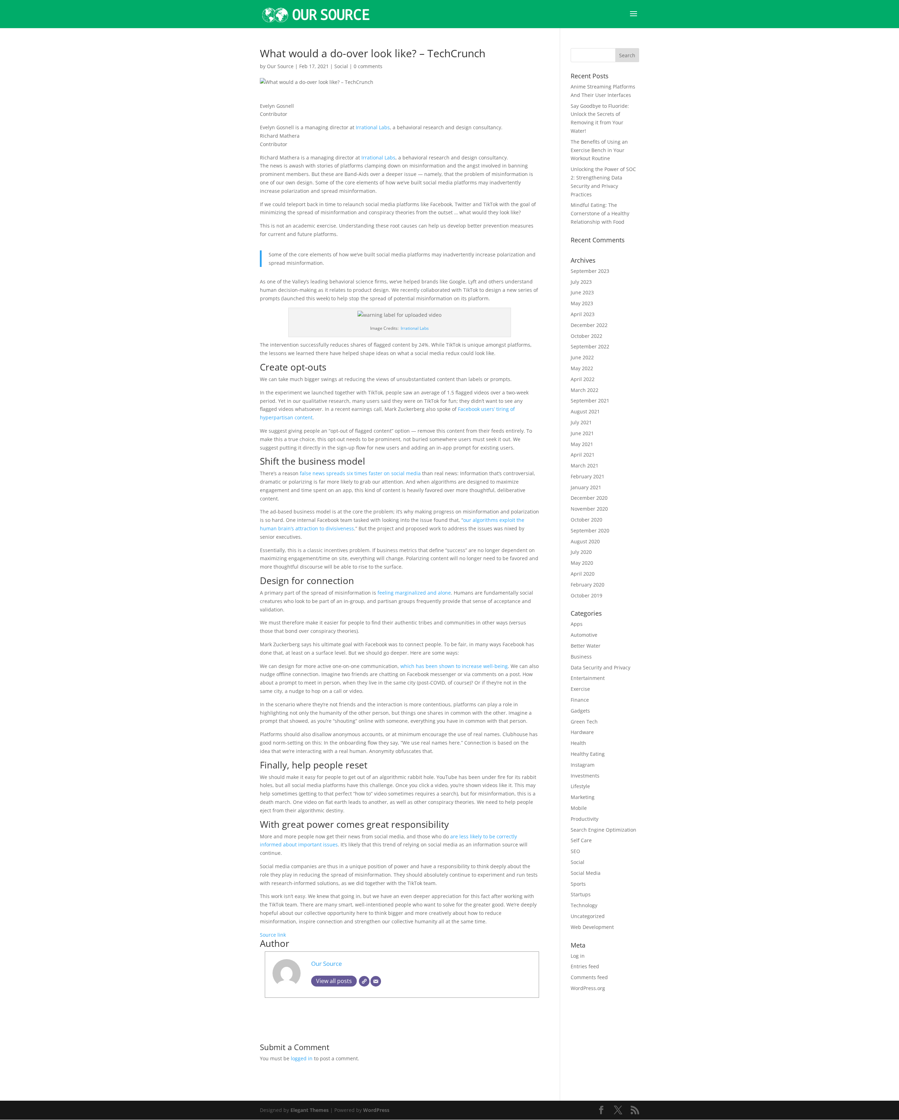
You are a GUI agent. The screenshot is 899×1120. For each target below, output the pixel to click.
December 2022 (589, 325)
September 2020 (590, 530)
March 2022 (584, 390)
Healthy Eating (588, 754)
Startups (581, 894)
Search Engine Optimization (603, 829)
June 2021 (582, 433)
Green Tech (584, 721)
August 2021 (585, 411)
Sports (578, 883)
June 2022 (582, 357)
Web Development (592, 927)
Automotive (584, 634)
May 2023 (582, 303)
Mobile (579, 808)
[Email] (375, 981)
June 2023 (582, 292)
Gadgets (580, 710)
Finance (580, 699)
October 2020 (586, 519)
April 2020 (583, 573)
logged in (302, 1058)
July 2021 (581, 422)
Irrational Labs (373, 127)
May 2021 (582, 444)
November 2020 (589, 508)
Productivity (584, 819)
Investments (585, 775)
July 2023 (581, 282)
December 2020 (589, 497)
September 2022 (590, 346)
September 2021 (590, 400)
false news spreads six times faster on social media (360, 473)
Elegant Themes (309, 1110)
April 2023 (583, 314)
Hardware (582, 732)
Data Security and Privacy (600, 667)
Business (581, 656)
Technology (584, 905)
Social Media (586, 873)
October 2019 (586, 595)
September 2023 (590, 271)
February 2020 (587, 584)
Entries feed (585, 966)
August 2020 (585, 541)
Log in (578, 955)
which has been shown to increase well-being (454, 666)
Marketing (583, 797)
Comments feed (589, 977)
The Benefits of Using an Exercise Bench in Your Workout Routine (599, 150)
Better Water (586, 645)
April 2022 (583, 379)
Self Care (581, 840)
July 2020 (581, 552)
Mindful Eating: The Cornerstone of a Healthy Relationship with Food (600, 213)
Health (578, 743)
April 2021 (583, 454)
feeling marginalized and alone (414, 592)
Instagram (583, 764)
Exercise (580, 689)
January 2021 (586, 487)
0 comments (368, 66)
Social (341, 66)
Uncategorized (588, 916)
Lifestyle (580, 786)
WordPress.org (588, 988)
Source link (273, 934)
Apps (577, 624)
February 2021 (587, 476)
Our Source (280, 66)
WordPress (376, 1110)
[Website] (364, 981)
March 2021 (584, 465)
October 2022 (586, 336)
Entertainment (588, 678)
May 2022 (582, 368)
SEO (575, 851)
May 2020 (582, 562)
